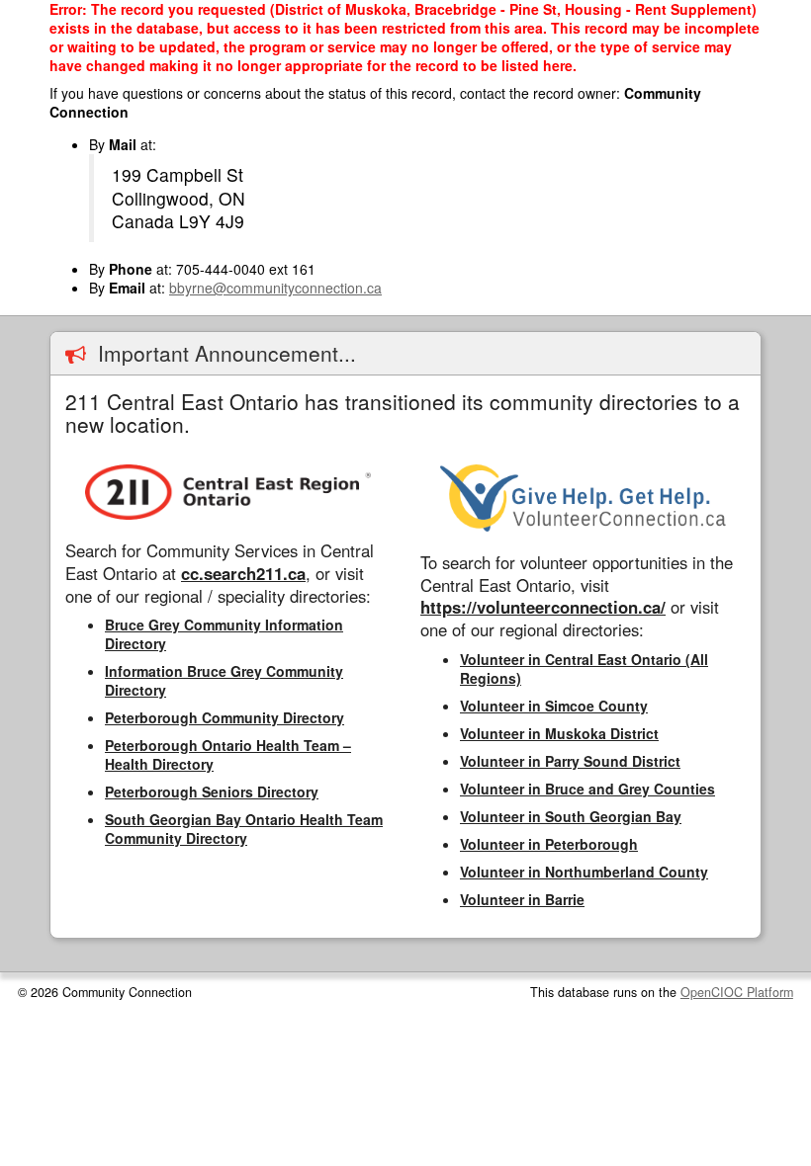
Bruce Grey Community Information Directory (224, 634)
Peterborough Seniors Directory (211, 791)
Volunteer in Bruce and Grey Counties (587, 788)
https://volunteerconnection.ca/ (543, 607)
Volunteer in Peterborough (549, 844)
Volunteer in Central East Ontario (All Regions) (584, 668)
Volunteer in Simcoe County (554, 705)
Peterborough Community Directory (224, 717)
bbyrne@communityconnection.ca (275, 287)
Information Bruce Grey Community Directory (224, 680)
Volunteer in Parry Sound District (570, 761)
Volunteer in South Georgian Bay (570, 816)
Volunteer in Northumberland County (584, 871)
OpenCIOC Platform (736, 992)
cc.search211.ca (243, 573)
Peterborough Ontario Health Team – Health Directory (228, 754)
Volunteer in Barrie (522, 899)
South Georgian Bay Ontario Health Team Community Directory (244, 828)
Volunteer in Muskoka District (559, 733)
